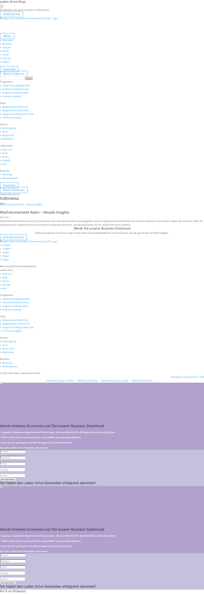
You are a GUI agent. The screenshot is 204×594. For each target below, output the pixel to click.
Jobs (4, 163)
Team (5, 153)
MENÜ (7, 36)
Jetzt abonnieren (13, 237)
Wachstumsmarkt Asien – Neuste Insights (34, 212)
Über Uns (7, 149)
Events (5, 51)
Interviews (7, 40)
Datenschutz (191, 376)
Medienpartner (10, 178)
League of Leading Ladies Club (18, 114)
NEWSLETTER (11, 14)
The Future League (12, 117)
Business (7, 43)
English (6, 61)
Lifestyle (6, 47)
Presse (5, 156)
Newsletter (8, 138)
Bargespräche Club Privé (15, 106)
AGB (202, 376)
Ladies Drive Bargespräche (16, 85)
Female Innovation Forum (15, 89)
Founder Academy (11, 96)
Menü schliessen (13, 74)
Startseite (9, 69)
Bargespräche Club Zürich (15, 110)
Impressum (176, 376)
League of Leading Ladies (15, 92)
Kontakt (6, 160)
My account (8, 135)
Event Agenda (9, 128)
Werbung (7, 174)
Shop (5, 131)
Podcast (6, 58)
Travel (5, 54)
